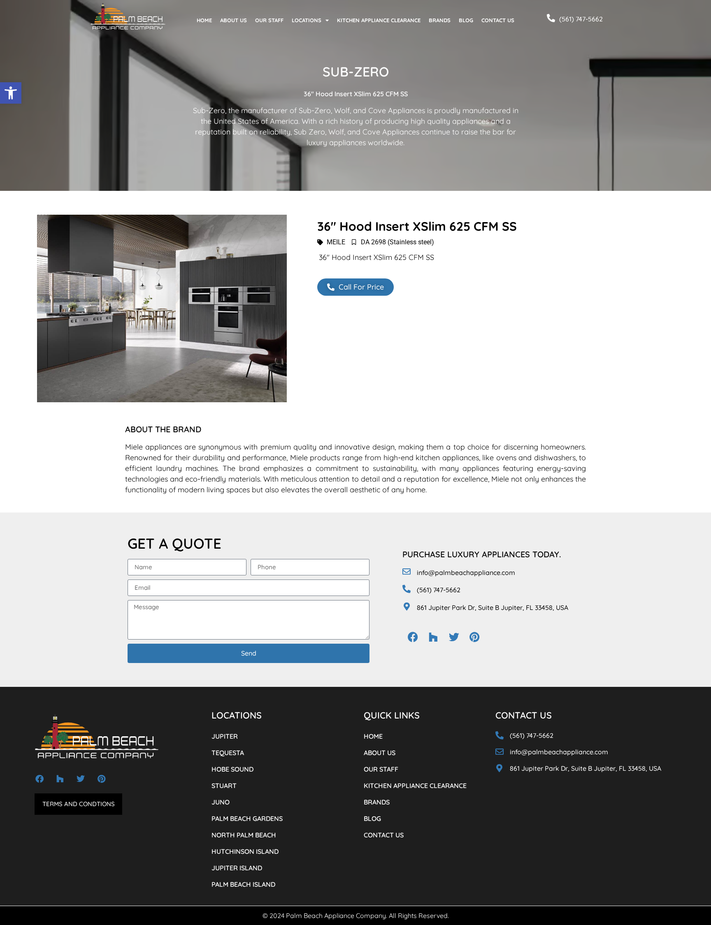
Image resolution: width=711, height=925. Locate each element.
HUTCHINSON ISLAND (245, 851)
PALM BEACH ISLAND (243, 884)
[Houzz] (433, 636)
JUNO (220, 802)
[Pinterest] (474, 636)
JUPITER (224, 736)
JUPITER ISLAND (236, 868)
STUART (224, 785)
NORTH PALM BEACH (243, 835)
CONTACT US (497, 20)
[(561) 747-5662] (551, 18)
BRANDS (440, 20)
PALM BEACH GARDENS (247, 818)
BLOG (466, 20)
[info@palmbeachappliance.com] (406, 572)
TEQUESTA (227, 753)
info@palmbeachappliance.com (466, 572)
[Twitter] (454, 636)
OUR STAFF (269, 20)
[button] (10, 93)
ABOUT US (233, 20)
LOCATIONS (306, 20)
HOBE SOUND (232, 769)
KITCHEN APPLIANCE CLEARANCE (379, 20)
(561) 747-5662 (581, 19)
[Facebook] (412, 636)
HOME (204, 20)
